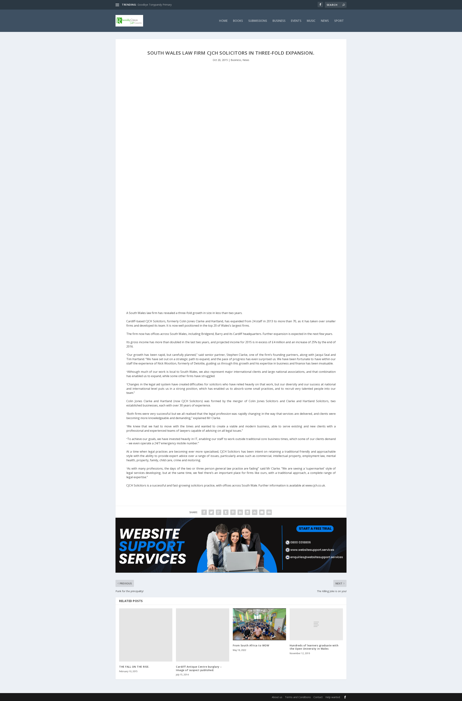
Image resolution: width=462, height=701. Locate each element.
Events (296, 21)
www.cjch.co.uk (315, 485)
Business (279, 21)
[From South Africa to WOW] (259, 624)
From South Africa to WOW (251, 645)
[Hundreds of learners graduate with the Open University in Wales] (316, 624)
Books (238, 21)
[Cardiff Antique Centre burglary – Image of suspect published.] (202, 635)
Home (223, 21)
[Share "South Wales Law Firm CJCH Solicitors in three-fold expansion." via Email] (261, 512)
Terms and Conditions (298, 697)
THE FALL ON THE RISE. (134, 666)
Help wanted (332, 697)
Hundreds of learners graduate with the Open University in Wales (314, 647)
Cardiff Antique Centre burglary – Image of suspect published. (199, 668)
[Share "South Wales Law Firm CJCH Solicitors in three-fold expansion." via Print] (269, 512)
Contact (318, 697)
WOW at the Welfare (150, 4)
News (325, 21)
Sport (339, 21)
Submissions (257, 21)
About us (277, 697)
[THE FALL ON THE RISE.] (145, 635)
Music (311, 21)
